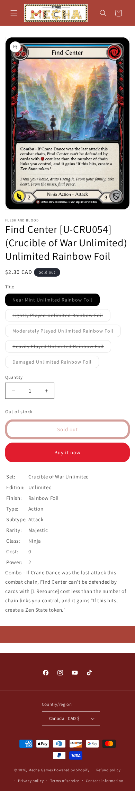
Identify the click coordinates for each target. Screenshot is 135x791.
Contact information (104, 780)
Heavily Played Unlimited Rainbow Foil (61, 348)
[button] (13, 13)
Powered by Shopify (72, 770)
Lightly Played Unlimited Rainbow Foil (61, 317)
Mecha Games (40, 770)
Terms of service (64, 780)
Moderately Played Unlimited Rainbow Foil (66, 332)
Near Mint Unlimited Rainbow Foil (56, 301)
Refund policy (108, 770)
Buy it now (67, 452)
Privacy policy (31, 780)
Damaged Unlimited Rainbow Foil (55, 363)
